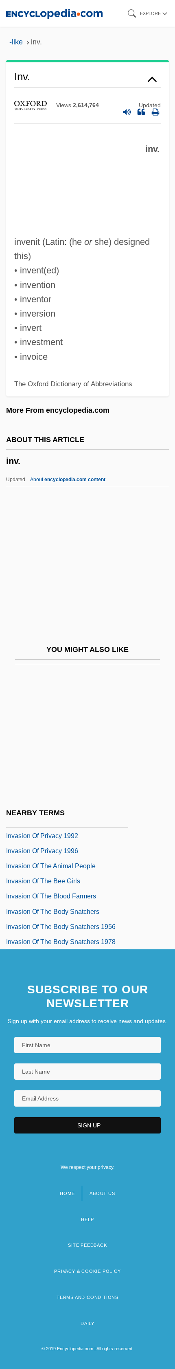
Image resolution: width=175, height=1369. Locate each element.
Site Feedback (87, 1245)
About (67, 479)
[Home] (54, 13)
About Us (102, 1193)
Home (67, 1193)
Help (87, 1219)
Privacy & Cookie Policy (87, 1271)
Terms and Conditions (87, 1297)
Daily (87, 1323)
